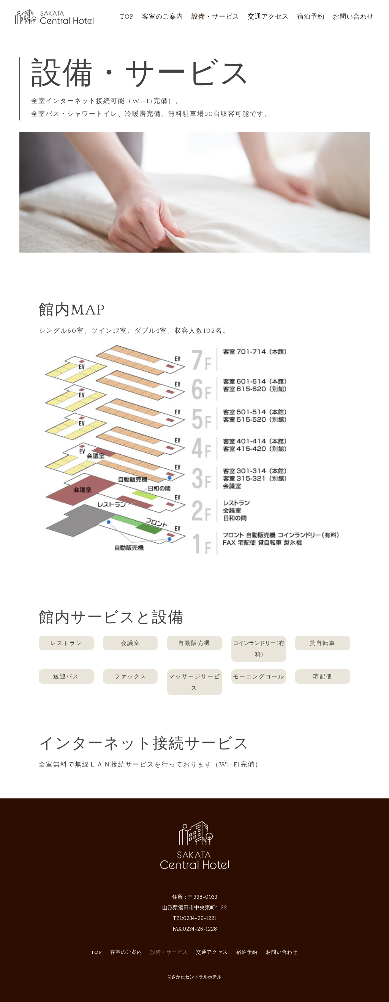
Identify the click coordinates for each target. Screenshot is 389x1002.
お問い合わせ (353, 16)
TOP (127, 16)
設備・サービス (215, 16)
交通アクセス (268, 16)
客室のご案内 (162, 16)
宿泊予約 (310, 16)
